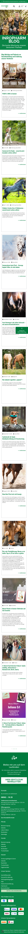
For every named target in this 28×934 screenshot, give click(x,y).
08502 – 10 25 (7, 797)
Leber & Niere (5, 830)
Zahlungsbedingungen (7, 879)
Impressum (4, 886)
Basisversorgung (5, 825)
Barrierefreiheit (5, 888)
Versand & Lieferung (6, 877)
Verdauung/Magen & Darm (8, 858)
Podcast (12, 548)
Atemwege (4, 834)
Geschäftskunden (6, 875)
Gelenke (3, 828)
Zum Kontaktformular (8, 817)
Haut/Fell (3, 846)
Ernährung (14, 90)
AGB (2, 881)
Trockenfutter (5, 851)
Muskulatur (4, 832)
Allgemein (15, 376)
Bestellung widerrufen (14, 891)
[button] (1, 1)
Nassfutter (4, 863)
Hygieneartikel (5, 867)
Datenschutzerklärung (7, 883)
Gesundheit (19, 90)
